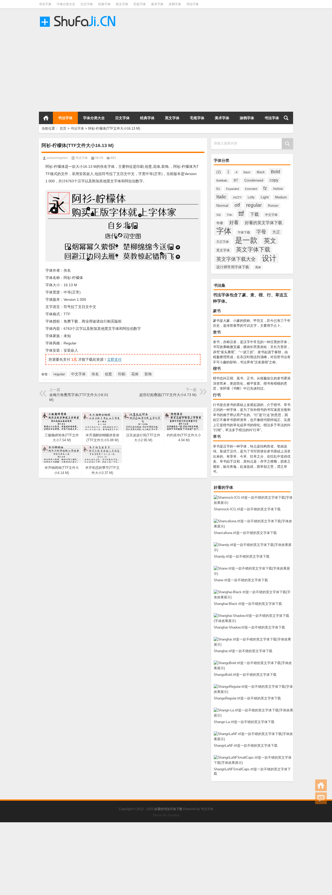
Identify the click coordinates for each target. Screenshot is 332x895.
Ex (218, 189)
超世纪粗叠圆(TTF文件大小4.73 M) (168, 395)
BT (236, 180)
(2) (218, 172)
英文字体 (122, 4)
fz (265, 188)
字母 (261, 232)
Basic (247, 172)
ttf (241, 213)
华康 (219, 223)
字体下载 (244, 232)
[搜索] (286, 118)
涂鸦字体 (175, 4)
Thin (229, 214)
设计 (269, 258)
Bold (275, 171)
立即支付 (114, 359)
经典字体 (104, 4)
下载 (254, 214)
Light (265, 197)
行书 (217, 395)
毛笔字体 (139, 4)
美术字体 (157, 4)
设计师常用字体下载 (232, 267)
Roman (273, 205)
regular (254, 205)
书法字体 (45, 4)
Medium (281, 197)
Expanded (232, 188)
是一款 (246, 240)
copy (273, 180)
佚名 (95, 374)
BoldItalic (221, 180)
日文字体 (86, 4)
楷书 (217, 368)
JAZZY (237, 197)
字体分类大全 (66, 4)
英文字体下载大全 (236, 259)
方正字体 (222, 242)
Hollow (278, 188)
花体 (135, 374)
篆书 (217, 311)
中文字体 (271, 215)
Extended (251, 188)
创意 (108, 374)
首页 (46, 118)
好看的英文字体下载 (263, 222)
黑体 (258, 267)
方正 (276, 232)
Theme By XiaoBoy (166, 815)
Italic (221, 196)
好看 (234, 222)
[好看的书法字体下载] (78, 15)
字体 (223, 230)
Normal (222, 205)
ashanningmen (57, 158)
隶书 (217, 332)
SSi (218, 214)
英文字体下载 (253, 249)
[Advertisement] (155, 70)
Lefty (251, 197)
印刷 (121, 374)
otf (237, 205)
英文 (270, 240)
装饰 (148, 374)
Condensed (253, 180)
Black (261, 172)
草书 (217, 436)
